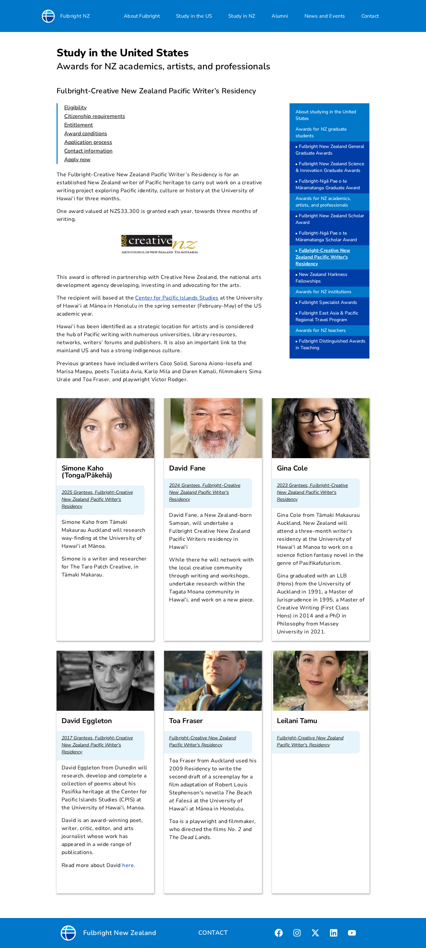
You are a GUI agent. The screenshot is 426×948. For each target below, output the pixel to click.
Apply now (77, 159)
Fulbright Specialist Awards (328, 302)
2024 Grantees (184, 485)
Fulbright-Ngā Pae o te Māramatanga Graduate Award (328, 184)
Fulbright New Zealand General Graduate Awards (330, 149)
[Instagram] (297, 933)
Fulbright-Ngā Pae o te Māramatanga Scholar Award (326, 236)
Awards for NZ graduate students (321, 132)
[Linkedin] (333, 933)
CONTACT (213, 933)
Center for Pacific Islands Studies (176, 298)
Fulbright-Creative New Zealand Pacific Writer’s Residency (323, 257)
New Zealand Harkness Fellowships (321, 277)
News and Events (325, 16)
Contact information (88, 151)
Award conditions (85, 133)
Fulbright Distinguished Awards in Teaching (331, 344)
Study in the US (194, 16)
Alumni (280, 16)
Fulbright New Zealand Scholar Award (330, 219)
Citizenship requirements (94, 116)
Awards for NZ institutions (323, 292)
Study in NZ (241, 16)
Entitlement (78, 125)
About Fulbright (142, 16)
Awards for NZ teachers (321, 330)
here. (128, 865)
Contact (370, 16)
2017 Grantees (77, 738)
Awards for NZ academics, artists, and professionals (323, 201)
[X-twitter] (315, 933)
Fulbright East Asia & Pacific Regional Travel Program (327, 316)
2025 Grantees (77, 492)
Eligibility (75, 107)
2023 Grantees (292, 485)
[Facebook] (279, 933)
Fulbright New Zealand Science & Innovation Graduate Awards (330, 167)
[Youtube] (352, 933)
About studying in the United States (326, 115)
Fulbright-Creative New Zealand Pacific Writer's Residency (97, 499)
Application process (88, 142)
